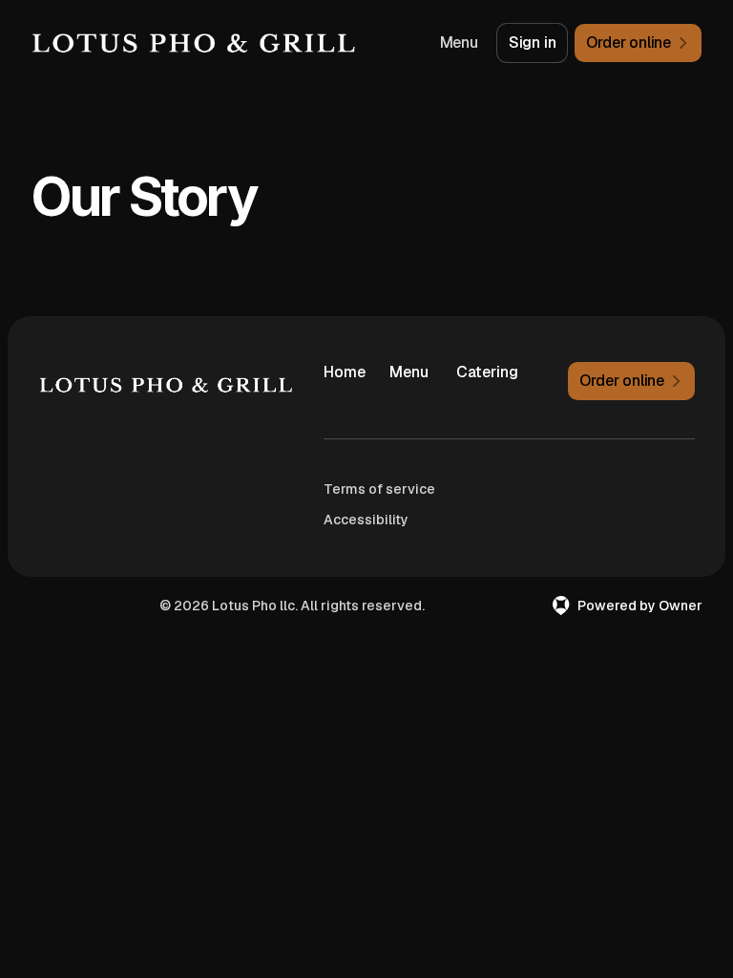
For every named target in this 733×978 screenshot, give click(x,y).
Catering (482, 372)
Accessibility (366, 519)
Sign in (532, 42)
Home (345, 372)
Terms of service (379, 489)
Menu (459, 42)
